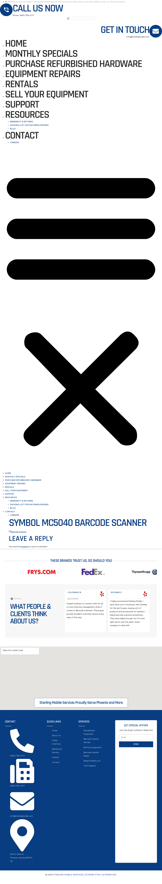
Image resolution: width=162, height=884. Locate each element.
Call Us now (38, 8)
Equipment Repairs (42, 74)
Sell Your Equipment (46, 94)
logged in (25, 546)
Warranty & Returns (21, 122)
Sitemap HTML (93, 874)
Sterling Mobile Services (68, 874)
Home (16, 43)
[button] (81, 307)
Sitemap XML (110, 874)
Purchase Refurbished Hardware (73, 64)
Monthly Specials (41, 53)
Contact (21, 135)
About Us (56, 735)
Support (22, 104)
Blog (13, 129)
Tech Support (90, 765)
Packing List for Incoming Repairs (29, 125)
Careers (14, 142)
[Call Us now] (6, 9)
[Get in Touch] (155, 31)
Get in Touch (125, 29)
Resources (27, 114)
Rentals (21, 84)
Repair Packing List (92, 761)
